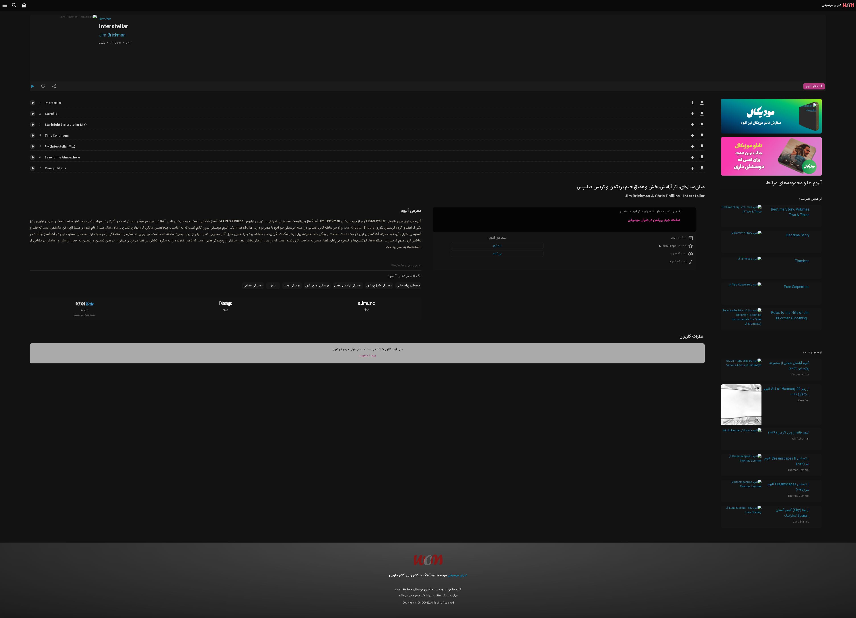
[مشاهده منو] (5, 8)
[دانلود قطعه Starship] (702, 115)
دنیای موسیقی (457, 575)
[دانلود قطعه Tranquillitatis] (702, 170)
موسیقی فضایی (253, 285)
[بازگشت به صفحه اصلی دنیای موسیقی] (24, 8)
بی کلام (497, 253)
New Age (105, 18)
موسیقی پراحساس (408, 285)
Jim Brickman (112, 35)
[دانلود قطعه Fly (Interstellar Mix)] (702, 148)
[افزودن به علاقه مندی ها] (43, 88)
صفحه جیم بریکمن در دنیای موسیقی (654, 220)
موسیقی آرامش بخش (348, 285)
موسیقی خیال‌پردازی (379, 285)
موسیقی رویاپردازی (317, 285)
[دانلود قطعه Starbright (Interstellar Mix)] (702, 126)
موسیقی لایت (292, 285)
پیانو (273, 285)
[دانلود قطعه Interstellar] (702, 105)
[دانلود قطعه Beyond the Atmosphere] (702, 159)
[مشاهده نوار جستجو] (14, 8)
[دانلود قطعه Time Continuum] (702, 137)
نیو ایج (497, 245)
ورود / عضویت (367, 355)
